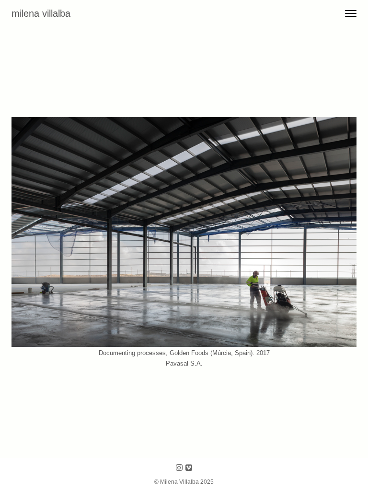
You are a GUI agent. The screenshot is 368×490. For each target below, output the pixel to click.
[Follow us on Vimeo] (188, 468)
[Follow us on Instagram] (179, 468)
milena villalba (41, 13)
